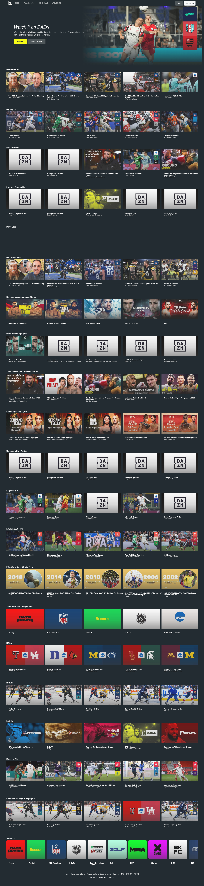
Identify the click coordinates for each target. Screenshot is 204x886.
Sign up (20, 41)
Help (66, 874)
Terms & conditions (78, 874)
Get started (190, 3)
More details (36, 41)
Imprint (115, 874)
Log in (179, 3)
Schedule (43, 3)
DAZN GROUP (126, 874)
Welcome (56, 3)
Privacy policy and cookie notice (99, 874)
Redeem (93, 877)
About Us (102, 877)
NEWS (136, 874)
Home (16, 3)
